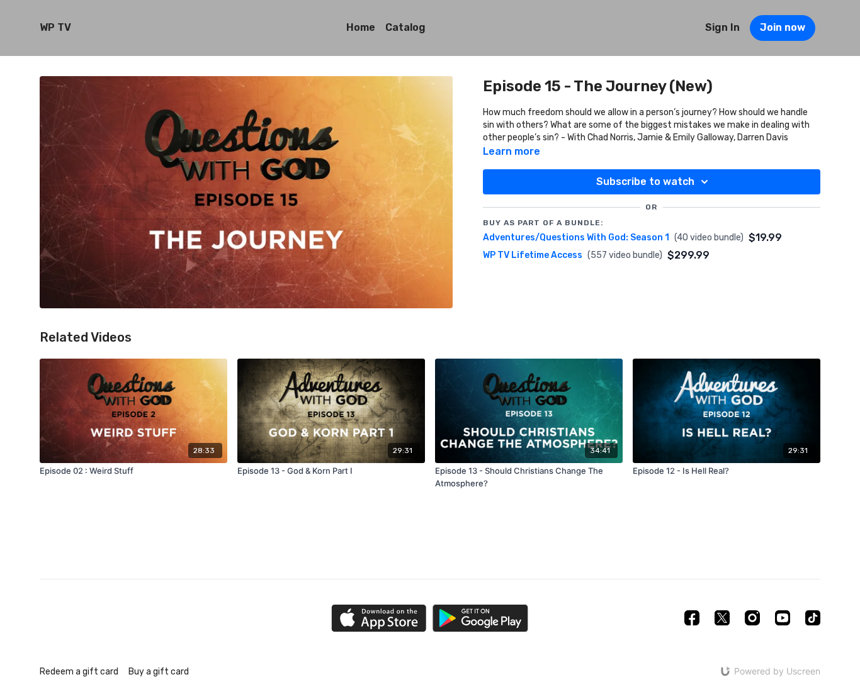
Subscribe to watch (645, 181)
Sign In (722, 27)
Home (360, 27)
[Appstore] (379, 618)
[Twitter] (722, 617)
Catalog (405, 27)
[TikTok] (812, 617)
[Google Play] (480, 618)
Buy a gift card (158, 671)
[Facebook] (691, 617)
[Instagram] (752, 617)
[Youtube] (782, 617)
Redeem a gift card (79, 671)
